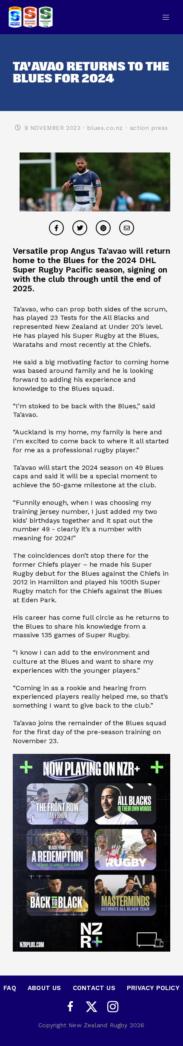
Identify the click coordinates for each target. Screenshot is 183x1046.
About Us (44, 988)
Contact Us (94, 988)
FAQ (9, 988)
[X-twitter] (91, 1006)
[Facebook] (70, 1007)
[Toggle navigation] (165, 17)
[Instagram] (112, 1007)
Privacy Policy (153, 988)
